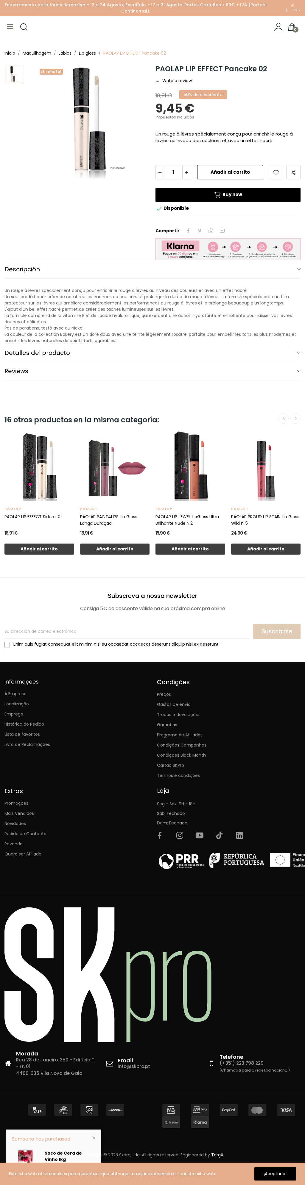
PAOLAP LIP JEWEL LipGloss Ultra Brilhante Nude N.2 (187, 520)
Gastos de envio (174, 704)
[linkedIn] (239, 836)
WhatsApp (211, 230)
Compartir (188, 230)
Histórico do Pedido (24, 724)
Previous (283, 418)
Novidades (15, 824)
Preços (164, 694)
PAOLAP (12, 508)
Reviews (16, 371)
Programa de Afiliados (180, 735)
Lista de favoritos (22, 734)
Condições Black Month (181, 755)
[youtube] (200, 836)
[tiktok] (219, 836)
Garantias (167, 725)
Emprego (13, 714)
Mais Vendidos (19, 813)
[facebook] (160, 836)
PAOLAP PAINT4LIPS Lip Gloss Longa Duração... (108, 520)
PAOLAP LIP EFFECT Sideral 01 (33, 517)
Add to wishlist (276, 172)
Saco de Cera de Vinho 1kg (63, 1155)
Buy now (232, 194)
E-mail (222, 230)
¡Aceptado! (275, 1174)
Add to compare (293, 172)
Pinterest (199, 230)
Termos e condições (178, 775)
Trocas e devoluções (178, 715)
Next (295, 418)
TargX (217, 1155)
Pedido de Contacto (25, 834)
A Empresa (15, 694)
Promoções (16, 803)
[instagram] (180, 836)
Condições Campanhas (181, 745)
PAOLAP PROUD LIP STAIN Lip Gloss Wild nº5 (265, 520)
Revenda (13, 844)
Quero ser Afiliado (22, 854)
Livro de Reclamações (27, 744)
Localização (16, 704)
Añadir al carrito (230, 172)
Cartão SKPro (170, 765)
